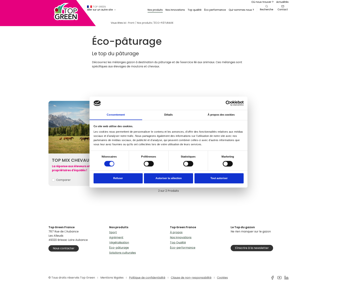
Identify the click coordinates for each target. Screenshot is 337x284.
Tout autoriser (219, 178)
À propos (176, 232)
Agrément (116, 237)
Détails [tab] (168, 114)
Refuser (118, 178)
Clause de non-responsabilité (191, 278)
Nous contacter (63, 248)
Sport (113, 232)
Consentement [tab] (116, 114)
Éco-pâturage (119, 248)
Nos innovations (180, 237)
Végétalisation (119, 242)
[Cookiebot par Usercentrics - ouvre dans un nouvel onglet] (228, 103)
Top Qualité (178, 242)
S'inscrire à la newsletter (252, 248)
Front (131, 23)
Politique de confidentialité (147, 278)
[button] (155, 10)
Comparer (63, 180)
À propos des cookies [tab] (221, 114)
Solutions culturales (122, 253)
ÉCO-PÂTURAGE (163, 23)
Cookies (222, 278)
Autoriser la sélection (169, 178)
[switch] (149, 163)
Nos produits (144, 23)
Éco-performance (182, 248)
